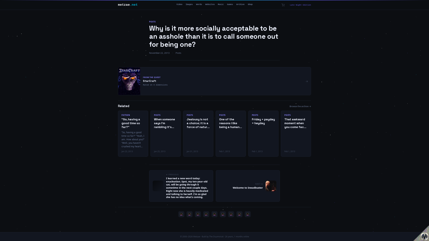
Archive (240, 4)
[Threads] (239, 214)
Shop (250, 4)
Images (189, 4)
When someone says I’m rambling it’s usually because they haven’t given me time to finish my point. (165, 123)
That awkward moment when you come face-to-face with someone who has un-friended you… (295, 123)
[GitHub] (206, 214)
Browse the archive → (300, 106)
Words (199, 4)
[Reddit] (248, 214)
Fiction (125, 115)
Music (221, 4)
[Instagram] (190, 214)
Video (179, 4)
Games (230, 4)
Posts (152, 21)
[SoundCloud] (214, 214)
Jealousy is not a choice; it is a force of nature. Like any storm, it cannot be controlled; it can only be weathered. (198, 123)
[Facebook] (231, 214)
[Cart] (283, 5)
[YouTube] (181, 214)
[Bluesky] (198, 214)
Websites (210, 4)
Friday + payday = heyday (263, 121)
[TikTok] (223, 214)
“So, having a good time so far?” (130, 123)
